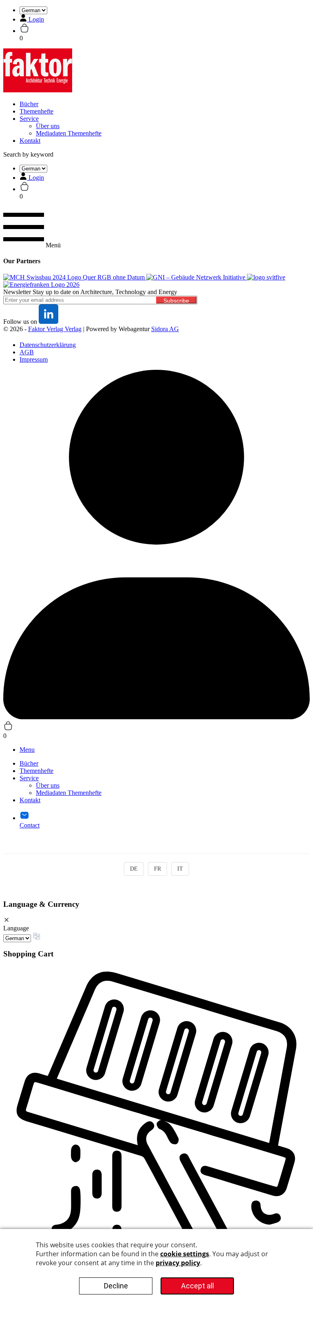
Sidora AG (165, 328)
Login (36, 19)
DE (134, 869)
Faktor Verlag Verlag (55, 328)
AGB (27, 352)
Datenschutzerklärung (48, 344)
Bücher (29, 103)
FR (157, 869)
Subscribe (176, 300)
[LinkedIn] (48, 321)
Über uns (48, 125)
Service (29, 118)
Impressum (34, 359)
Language (16, 928)
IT (180, 869)
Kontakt (30, 140)
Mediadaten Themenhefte (68, 133)
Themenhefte (36, 111)
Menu (27, 749)
